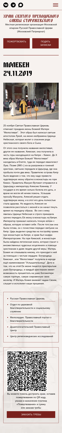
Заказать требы (31, 414)
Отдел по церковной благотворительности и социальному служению (30, 308)
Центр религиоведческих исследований (31, 336)
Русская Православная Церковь (27, 298)
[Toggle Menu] (55, 4)
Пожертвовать (16, 41)
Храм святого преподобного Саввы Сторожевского (31, 18)
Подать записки (45, 43)
